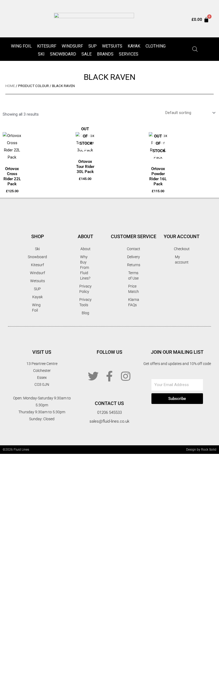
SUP (92, 46)
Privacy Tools (85, 302)
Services (128, 54)
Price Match (133, 289)
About (85, 249)
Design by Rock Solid (201, 449)
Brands (105, 54)
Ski (41, 54)
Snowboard (63, 54)
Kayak (134, 46)
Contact (133, 249)
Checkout (182, 249)
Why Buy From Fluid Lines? (85, 267)
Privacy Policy (85, 289)
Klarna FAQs (133, 302)
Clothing (156, 46)
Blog (85, 313)
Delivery (133, 257)
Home (10, 86)
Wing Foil (21, 46)
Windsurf (72, 46)
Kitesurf (46, 46)
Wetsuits (112, 46)
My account (182, 259)
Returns (133, 265)
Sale (86, 54)
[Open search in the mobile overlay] (195, 49)
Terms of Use (133, 275)
